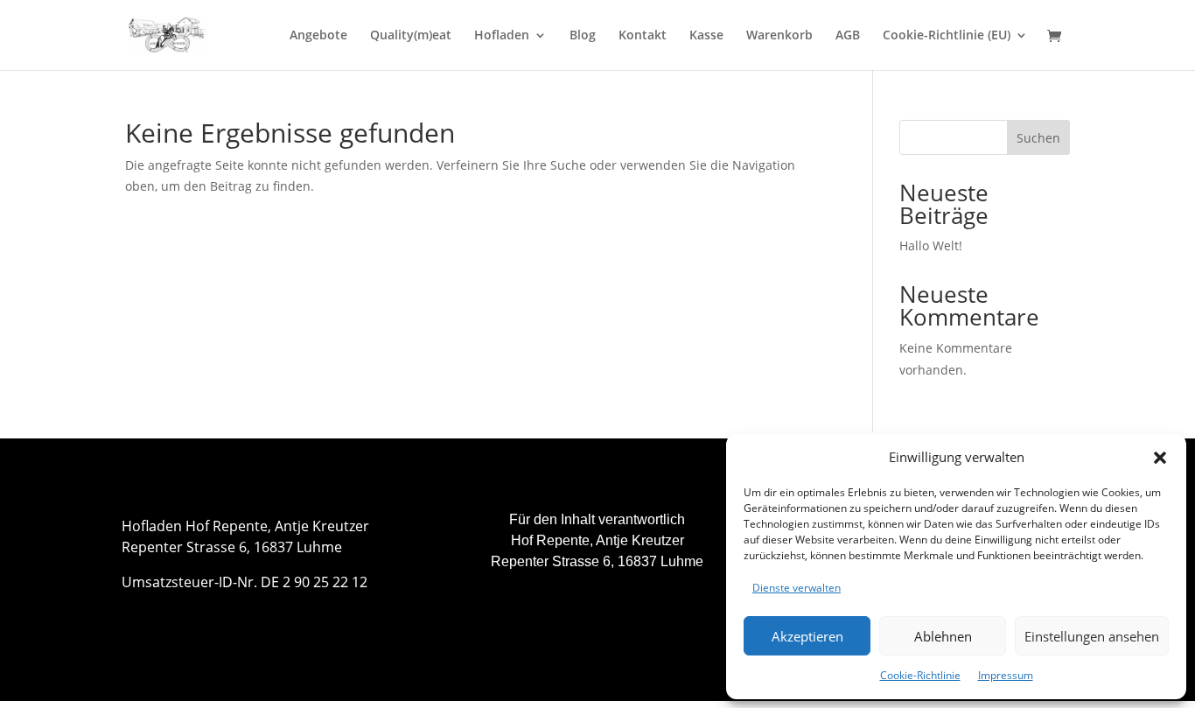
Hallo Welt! (930, 245)
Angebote (318, 36)
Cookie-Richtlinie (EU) (946, 36)
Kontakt (642, 36)
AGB (847, 36)
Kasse (706, 36)
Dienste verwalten (796, 587)
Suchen (1038, 138)
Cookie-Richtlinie (920, 675)
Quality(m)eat (410, 36)
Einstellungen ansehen (1091, 636)
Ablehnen (943, 636)
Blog (583, 36)
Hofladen (501, 36)
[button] (1160, 457)
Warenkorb (779, 36)
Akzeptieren (807, 636)
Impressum (1005, 675)
